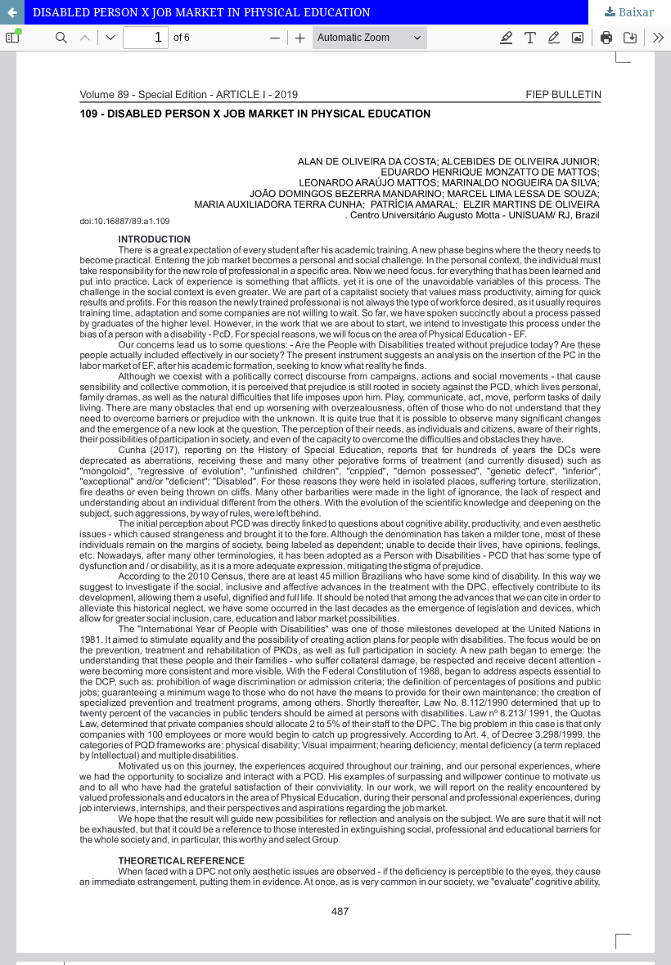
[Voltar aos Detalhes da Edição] (12, 12)
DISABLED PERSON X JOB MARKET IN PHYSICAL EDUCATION (202, 12)
